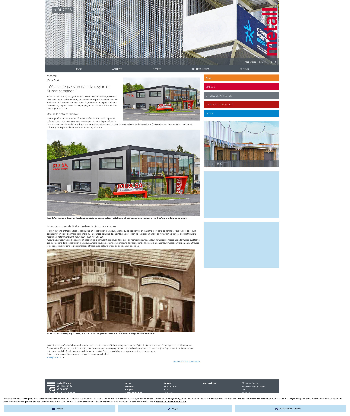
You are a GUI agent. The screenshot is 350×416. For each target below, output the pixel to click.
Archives (129, 386)
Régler (175, 408)
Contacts (168, 392)
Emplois (210, 86)
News (209, 77)
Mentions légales (250, 383)
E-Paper (129, 389)
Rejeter (59, 408)
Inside (209, 113)
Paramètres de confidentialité (171, 401)
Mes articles (250, 61)
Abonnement (170, 386)
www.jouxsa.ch (54, 357)
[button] (209, 144)
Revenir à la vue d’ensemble (186, 361)
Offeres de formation (219, 95)
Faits (166, 389)
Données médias (133, 392)
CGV (244, 389)
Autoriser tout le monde (290, 408)
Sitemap (246, 392)
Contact (262, 61)
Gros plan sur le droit (219, 104)
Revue (128, 383)
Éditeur (168, 383)
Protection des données (253, 386)
